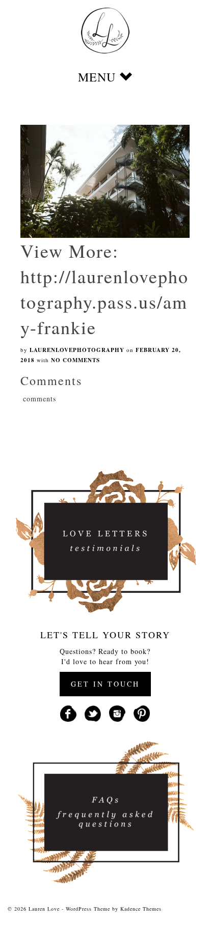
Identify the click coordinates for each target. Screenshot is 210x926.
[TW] (93, 712)
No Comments (75, 360)
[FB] (68, 712)
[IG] (117, 712)
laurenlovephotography (77, 350)
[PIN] (141, 712)
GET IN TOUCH (105, 684)
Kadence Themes (141, 908)
